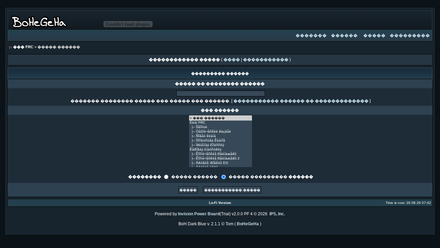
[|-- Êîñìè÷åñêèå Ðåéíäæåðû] (220, 154)
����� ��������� (271, 176)
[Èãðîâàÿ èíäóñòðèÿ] (220, 149)
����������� (265, 59)
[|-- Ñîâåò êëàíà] (220, 136)
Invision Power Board (199, 213)
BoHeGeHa (248, 223)
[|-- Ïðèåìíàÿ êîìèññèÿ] (220, 145)
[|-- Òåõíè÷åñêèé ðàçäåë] (220, 132)
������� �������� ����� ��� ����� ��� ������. (150, 101)
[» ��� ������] (220, 118)
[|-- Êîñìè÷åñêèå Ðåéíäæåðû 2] (220, 158)
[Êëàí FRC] (220, 123)
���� (231, 59)
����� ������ (194, 176)
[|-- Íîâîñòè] (220, 127)
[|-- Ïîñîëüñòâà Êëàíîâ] (220, 140)
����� (374, 35)
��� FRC (23, 47)
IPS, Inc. (277, 213)
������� (311, 35)
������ (344, 35)
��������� (410, 35)
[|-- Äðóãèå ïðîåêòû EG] (220, 163)
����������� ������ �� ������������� (300, 101)
